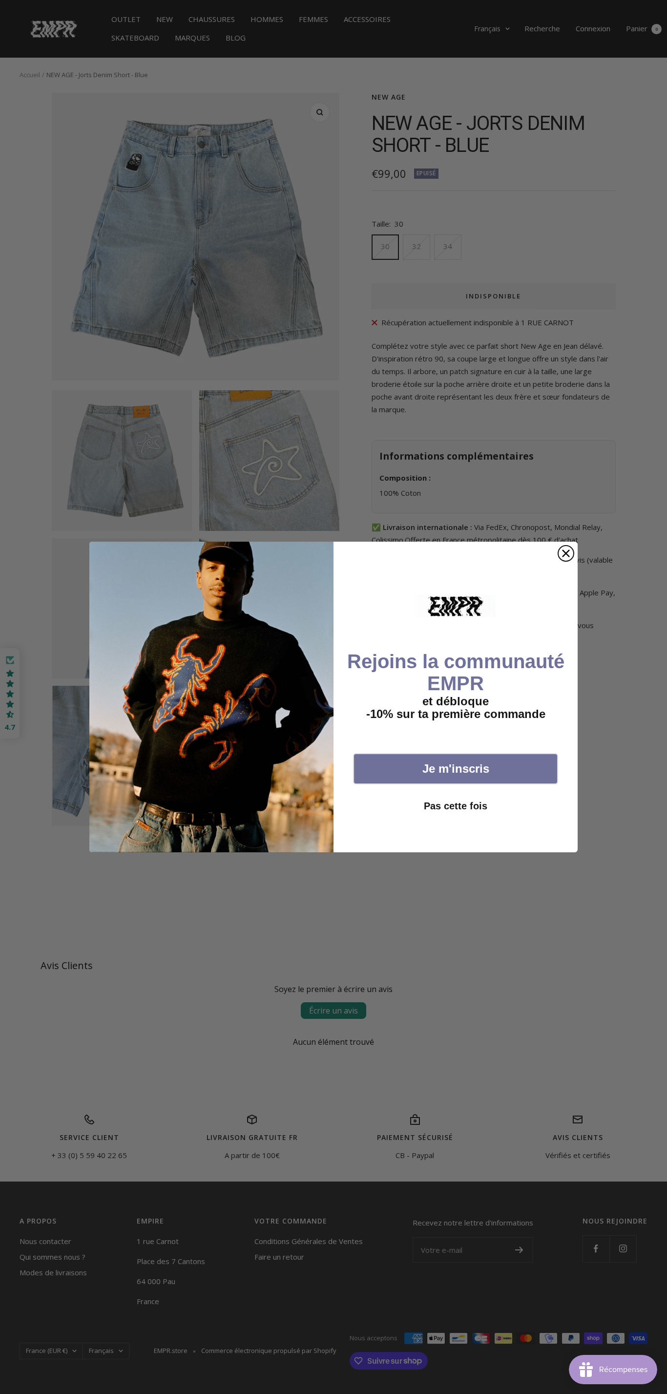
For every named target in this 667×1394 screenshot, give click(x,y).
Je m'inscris (455, 768)
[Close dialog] (566, 553)
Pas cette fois (455, 806)
